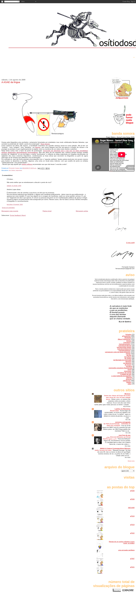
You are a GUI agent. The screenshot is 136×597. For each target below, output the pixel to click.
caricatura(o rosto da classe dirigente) (117, 352)
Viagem (128, 382)
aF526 (132, 499)
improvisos (19, 170)
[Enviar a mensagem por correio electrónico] (38, 168)
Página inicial (47, 211)
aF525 (132, 491)
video (129, 384)
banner (37, 147)
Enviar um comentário (8, 207)
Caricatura (126, 342)
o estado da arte (125, 374)
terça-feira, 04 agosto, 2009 (15, 204)
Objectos (129, 377)
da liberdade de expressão (122, 360)
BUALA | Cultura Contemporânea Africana (115, 448)
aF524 (132, 516)
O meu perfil (130, 242)
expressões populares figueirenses (120, 368)
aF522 (132, 533)
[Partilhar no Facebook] (47, 168)
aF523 (132, 524)
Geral (129, 369)
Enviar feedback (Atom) (18, 215)
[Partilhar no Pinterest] (49, 168)
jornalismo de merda (124, 372)
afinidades (127, 337)
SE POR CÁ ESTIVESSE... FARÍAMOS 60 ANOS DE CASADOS (116, 424)
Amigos (128, 341)
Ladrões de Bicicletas (122, 409)
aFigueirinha (126, 336)
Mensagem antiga (82, 211)
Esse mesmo (45, 144)
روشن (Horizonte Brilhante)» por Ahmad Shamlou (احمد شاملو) (116, 438)
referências (126, 380)
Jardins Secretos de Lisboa (103, 450)
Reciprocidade (114, 410)
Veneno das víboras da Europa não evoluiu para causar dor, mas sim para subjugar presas (117, 397)
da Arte (129, 355)
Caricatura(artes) (124, 344)
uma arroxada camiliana (126, 550)
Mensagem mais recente (9, 211)
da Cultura (12, 170)
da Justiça (128, 358)
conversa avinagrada (122, 422)
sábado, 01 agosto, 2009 (14, 185)
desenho (128, 361)
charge (128, 353)
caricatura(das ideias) (124, 347)
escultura (129, 366)
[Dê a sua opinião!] (43, 168)
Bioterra (127, 394)
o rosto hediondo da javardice (121, 376)
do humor (128, 365)
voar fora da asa (124, 435)
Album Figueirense (124, 339)
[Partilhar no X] (45, 168)
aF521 (132, 567)
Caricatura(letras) (124, 350)
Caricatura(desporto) (124, 349)
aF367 (132, 558)
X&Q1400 (131, 507)
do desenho (127, 363)
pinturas (128, 379)
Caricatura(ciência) (125, 345)
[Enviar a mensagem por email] (41, 168)
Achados (128, 334)
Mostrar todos (131, 461)
